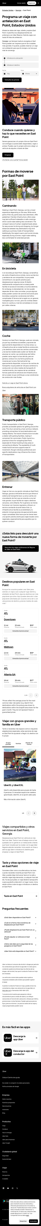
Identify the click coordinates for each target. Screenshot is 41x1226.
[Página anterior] (30, 695)
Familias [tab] (18, 743)
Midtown (8, 647)
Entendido (33, 1221)
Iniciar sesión (21, 3)
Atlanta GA (9, 674)
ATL (6, 613)
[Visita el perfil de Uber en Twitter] (17, 1188)
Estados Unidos (7, 10)
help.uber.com (6, 990)
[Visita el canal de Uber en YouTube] (8, 1188)
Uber (4, 3)
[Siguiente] (34, 813)
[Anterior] (28, 813)
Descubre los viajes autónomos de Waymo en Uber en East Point (20, 548)
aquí (27, 1215)
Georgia (18, 10)
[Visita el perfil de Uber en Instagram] (12, 1188)
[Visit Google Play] (9, 1201)
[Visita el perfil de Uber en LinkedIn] (3, 1188)
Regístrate (31, 3)
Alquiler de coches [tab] (29, 743)
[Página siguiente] (36, 695)
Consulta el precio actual (20, 631)
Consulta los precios (12, 80)
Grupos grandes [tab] (8, 743)
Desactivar (23, 1221)
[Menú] (38, 3)
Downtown (10, 619)
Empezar (8, 155)
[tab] (37, 743)
